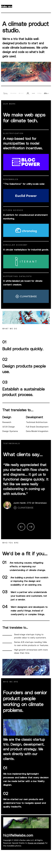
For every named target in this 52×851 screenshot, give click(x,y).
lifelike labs (6, 6)
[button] (21, 527)
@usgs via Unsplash (36, 843)
